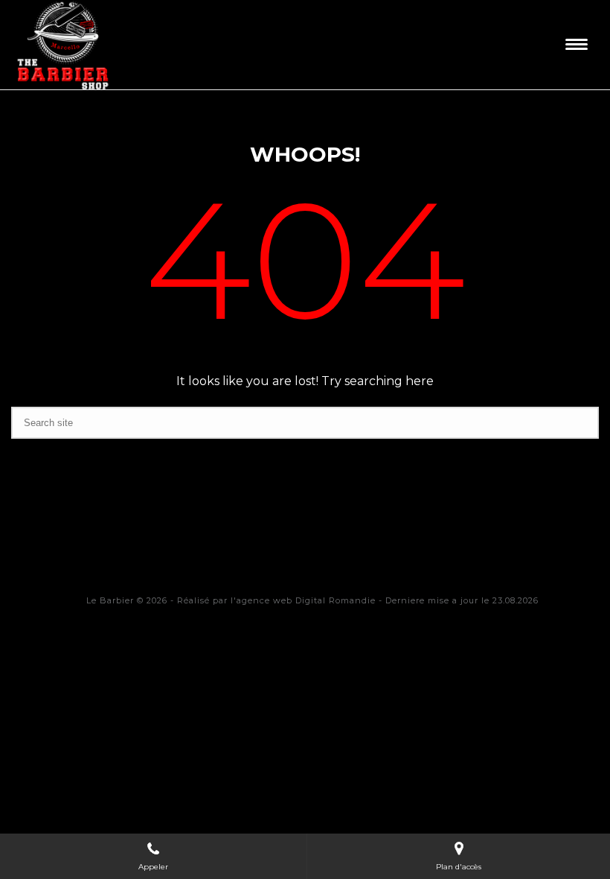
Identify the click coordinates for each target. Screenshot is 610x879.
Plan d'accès (458, 867)
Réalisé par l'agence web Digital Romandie (276, 600)
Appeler (153, 867)
